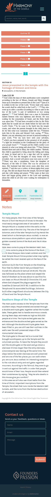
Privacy (28, 487)
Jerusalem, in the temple (14, 91)
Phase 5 (23, 65)
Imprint (22, 487)
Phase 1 (23, 40)
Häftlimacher (34, 494)
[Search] (44, 18)
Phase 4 (23, 59)
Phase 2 (23, 46)
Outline (23, 33)
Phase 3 (23, 52)
